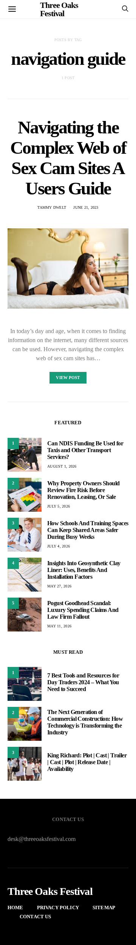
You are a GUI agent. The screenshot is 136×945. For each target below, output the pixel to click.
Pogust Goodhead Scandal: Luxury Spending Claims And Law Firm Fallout (82, 610)
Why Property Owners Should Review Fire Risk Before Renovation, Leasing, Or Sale (83, 490)
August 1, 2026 (62, 466)
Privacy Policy (58, 907)
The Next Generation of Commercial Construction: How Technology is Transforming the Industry (85, 722)
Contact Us (35, 916)
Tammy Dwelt (51, 207)
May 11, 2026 (59, 626)
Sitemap (104, 907)
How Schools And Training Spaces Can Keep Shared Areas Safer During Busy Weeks (87, 530)
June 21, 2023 (85, 207)
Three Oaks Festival (50, 891)
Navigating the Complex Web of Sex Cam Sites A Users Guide (68, 157)
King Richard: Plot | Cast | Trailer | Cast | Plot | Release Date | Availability (87, 762)
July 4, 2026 (58, 546)
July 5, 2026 (58, 506)
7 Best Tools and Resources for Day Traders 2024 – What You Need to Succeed (83, 682)
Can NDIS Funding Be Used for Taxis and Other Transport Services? (85, 450)
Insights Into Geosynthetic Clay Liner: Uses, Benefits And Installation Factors (83, 570)
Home (15, 907)
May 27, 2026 (59, 586)
